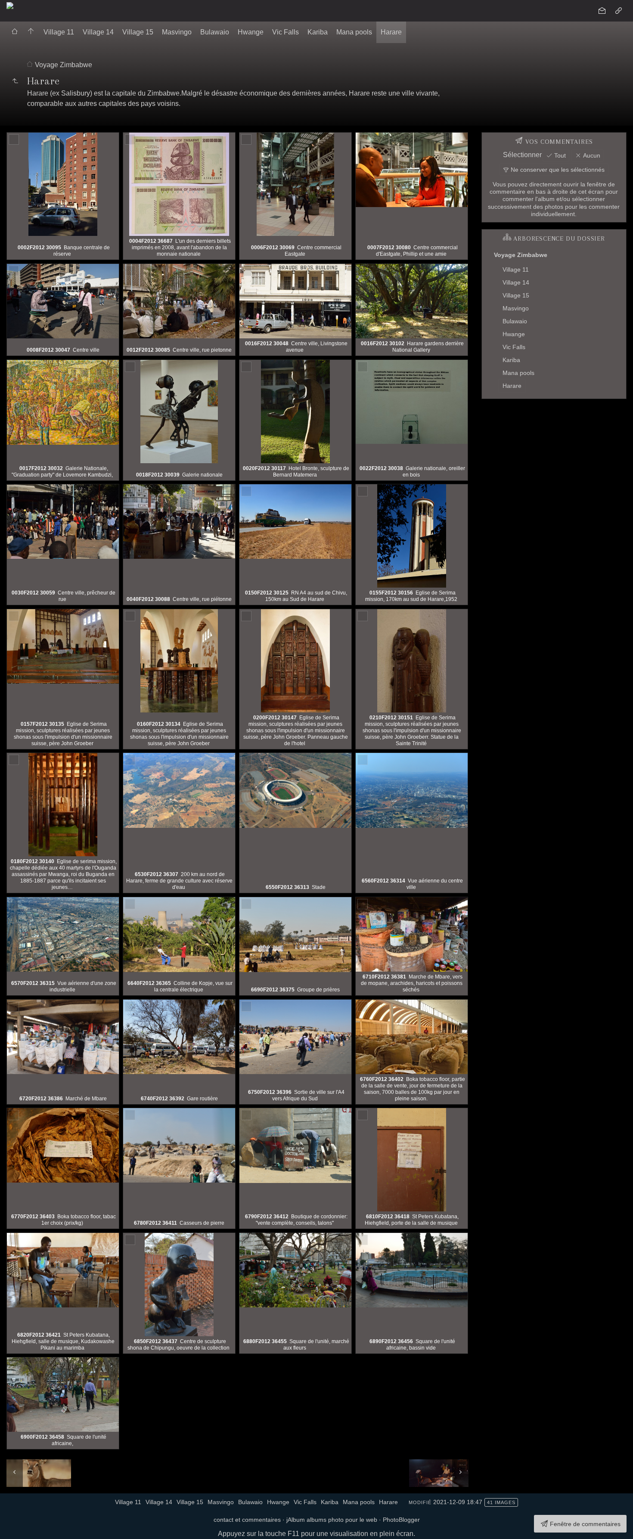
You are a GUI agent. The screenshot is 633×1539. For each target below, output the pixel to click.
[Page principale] (31, 32)
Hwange (251, 32)
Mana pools (354, 32)
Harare (391, 32)
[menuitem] (14, 32)
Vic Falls (285, 32)
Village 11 (58, 32)
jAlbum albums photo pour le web (331, 1519)
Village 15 (137, 32)
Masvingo (177, 32)
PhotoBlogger (401, 1519)
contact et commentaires (247, 1519)
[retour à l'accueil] (14, 32)
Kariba (317, 32)
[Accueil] (9, 5)
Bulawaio (214, 32)
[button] (13, 1525)
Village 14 (98, 32)
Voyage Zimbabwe (63, 64)
